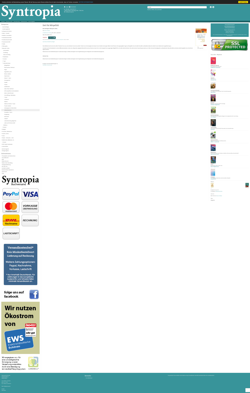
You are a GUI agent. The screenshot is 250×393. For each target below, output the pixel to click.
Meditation (5, 56)
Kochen (5, 59)
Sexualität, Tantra (8, 112)
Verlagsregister (5, 150)
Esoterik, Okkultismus (7, 131)
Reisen (4, 127)
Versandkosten (5, 157)
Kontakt (3, 388)
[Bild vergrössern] (201, 45)
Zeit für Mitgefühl (31, 21)
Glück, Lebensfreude (8, 93)
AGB (3, 159)
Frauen (5, 84)
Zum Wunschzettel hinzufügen (49, 41)
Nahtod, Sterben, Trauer (9, 103)
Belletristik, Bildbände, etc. (8, 140)
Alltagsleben (7, 65)
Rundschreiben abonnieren (8, 169)
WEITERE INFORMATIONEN (86, 2)
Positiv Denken (7, 105)
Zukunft (6, 118)
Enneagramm (7, 80)
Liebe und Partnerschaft (9, 123)
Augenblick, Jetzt (8, 71)
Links (3, 173)
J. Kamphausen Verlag (47, 32)
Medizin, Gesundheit (6, 35)
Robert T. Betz (7, 78)
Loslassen (6, 99)
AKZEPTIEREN (243, 2)
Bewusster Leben (9, 21)
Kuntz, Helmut (47, 30)
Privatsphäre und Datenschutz (8, 156)
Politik (3, 44)
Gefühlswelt (7, 86)
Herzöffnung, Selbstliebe (9, 95)
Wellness (5, 125)
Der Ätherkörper (89, 378)
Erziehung (5, 52)
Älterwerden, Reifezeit (9, 67)
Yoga (4, 61)
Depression (7, 76)
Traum (5, 97)
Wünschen (6, 116)
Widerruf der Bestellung (7, 162)
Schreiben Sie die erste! (47, 65)
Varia (3, 135)
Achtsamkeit (6, 50)
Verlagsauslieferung (6, 164)
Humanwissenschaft (6, 37)
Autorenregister (5, 149)
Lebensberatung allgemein (10, 120)
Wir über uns (4, 166)
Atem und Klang (6, 54)
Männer (6, 101)
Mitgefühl (213, 200)
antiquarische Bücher (7, 31)
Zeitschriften (5, 146)
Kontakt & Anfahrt (6, 168)
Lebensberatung (17, 21)
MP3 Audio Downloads (7, 144)
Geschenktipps (5, 27)
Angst (5, 69)
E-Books (4, 142)
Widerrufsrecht (5, 161)
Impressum (4, 171)
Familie (5, 82)
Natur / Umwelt (5, 33)
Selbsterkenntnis (24, 21)
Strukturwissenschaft (7, 39)
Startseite (3, 21)
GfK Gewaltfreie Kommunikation (11, 91)
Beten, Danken (7, 73)
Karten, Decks (5, 133)
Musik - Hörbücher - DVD (8, 137)
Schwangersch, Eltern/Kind (10, 108)
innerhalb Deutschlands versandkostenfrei (56, 39)
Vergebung (6, 114)
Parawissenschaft (6, 41)
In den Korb (51, 37)
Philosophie (4, 46)
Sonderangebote (6, 29)
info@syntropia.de (70, 11)
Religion (4, 129)
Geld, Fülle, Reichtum (9, 88)
